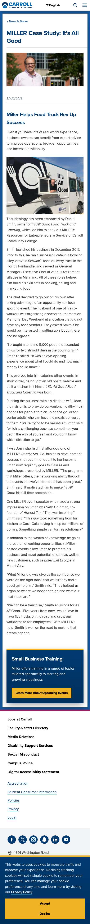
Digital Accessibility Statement (33, 772)
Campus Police (20, 763)
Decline (45, 914)
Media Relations (21, 737)
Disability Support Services (30, 745)
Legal (12, 817)
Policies (14, 800)
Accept (45, 903)
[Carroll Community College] (17, 5)
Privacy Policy (21, 892)
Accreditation (18, 783)
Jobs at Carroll (20, 719)
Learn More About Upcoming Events (41, 693)
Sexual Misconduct (23, 754)
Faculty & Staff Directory (28, 728)
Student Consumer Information (32, 792)
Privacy (13, 809)
